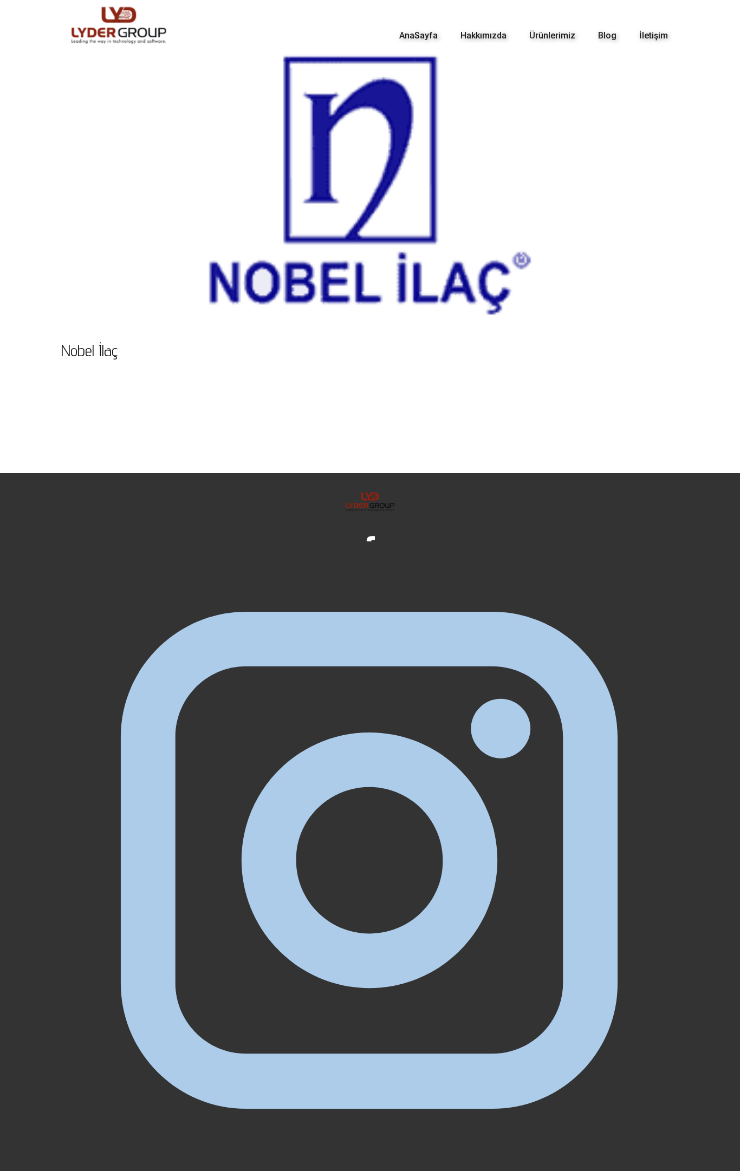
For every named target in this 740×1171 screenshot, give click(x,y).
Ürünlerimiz (552, 35)
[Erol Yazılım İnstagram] (370, 861)
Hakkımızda (483, 35)
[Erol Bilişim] (119, 25)
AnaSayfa (418, 35)
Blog (607, 35)
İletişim (653, 35)
